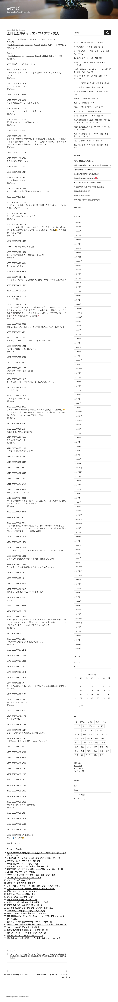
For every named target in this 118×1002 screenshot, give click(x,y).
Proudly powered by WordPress (17, 997)
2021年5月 (77, 493)
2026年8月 (77, 222)
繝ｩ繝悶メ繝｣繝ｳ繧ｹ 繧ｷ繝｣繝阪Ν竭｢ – (88, 174)
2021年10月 (78, 472)
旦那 (95, 747)
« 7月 (81, 706)
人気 (96, 734)
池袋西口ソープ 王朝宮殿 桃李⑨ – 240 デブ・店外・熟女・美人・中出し (37, 924)
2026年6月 (77, 231)
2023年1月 (77, 408)
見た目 (88, 755)
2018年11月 (78, 623)
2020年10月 (78, 524)
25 (81, 698)
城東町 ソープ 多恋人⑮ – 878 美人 (21, 883)
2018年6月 (77, 636)
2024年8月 (77, 326)
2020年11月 (78, 519)
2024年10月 (78, 317)
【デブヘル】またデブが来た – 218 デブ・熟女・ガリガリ (31, 889)
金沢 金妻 (77, 763)
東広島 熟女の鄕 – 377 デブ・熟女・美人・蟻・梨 (27, 866)
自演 (76, 755)
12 (87, 690)
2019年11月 (78, 571)
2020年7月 (77, 537)
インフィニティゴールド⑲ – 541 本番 (87, 111)
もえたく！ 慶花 (79, 771)
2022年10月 (78, 420)
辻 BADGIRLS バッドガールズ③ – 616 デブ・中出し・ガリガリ (33, 858)
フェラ (77, 730)
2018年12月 (78, 618)
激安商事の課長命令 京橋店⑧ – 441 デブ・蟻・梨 (27, 930)
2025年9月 (77, 270)
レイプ (46, 954)
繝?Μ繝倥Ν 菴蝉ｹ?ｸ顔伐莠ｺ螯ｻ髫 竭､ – (88, 200)
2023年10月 (78, 369)
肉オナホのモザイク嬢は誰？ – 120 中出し (89, 42)
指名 (82, 747)
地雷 (96, 738)
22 (104, 694)
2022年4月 (77, 446)
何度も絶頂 (61, 954)
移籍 (89, 751)
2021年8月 (77, 481)
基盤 (103, 738)
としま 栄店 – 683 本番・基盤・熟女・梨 (88, 87)
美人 (49, 956)
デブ (24, 954)
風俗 (13, 958)
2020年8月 (77, 532)
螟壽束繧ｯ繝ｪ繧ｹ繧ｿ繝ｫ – (83, 191)
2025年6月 (77, 283)
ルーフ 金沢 (78, 766)
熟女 (76, 751)
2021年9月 (77, 476)
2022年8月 (77, 429)
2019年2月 (77, 610)
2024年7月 (77, 330)
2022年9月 (77, 425)
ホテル (41, 954)
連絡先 (62, 956)
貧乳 (52, 956)
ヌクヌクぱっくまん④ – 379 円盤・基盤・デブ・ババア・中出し (33, 886)
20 (92, 694)
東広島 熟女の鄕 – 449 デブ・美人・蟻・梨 (24, 905)
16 (109, 690)
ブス (37, 954)
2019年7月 (77, 588)
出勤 (13, 956)
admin (23, 30)
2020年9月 (77, 528)
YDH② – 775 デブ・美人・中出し (21, 872)
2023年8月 (77, 377)
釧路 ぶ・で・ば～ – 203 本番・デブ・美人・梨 (26, 913)
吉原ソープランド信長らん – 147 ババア (88, 107)
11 (81, 690)
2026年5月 (77, 235)
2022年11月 (78, 416)
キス (97, 722)
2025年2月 (77, 300)
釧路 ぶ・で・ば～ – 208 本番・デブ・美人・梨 (26, 933)
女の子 (77, 743)
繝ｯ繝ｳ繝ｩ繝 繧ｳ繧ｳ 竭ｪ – (83, 195)
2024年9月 (77, 321)
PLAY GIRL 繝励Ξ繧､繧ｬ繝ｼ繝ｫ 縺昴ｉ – (88, 182)
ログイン (77, 786)
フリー (85, 730)
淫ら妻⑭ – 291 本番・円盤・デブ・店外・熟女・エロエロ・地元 (33, 938)
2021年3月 (77, 502)
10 (75, 690)
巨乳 (90, 743)
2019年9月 (77, 580)
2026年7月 (77, 227)
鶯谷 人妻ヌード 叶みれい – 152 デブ (22, 891)
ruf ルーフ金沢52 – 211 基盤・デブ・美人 (24, 877)
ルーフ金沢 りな (79, 768)
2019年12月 (78, 567)
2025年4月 (77, 291)
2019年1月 (77, 614)
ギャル (104, 722)
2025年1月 (77, 304)
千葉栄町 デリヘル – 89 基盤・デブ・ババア (25, 936)
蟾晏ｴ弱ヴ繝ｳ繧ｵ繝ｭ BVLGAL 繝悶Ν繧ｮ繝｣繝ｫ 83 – (92, 165)
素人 (95, 751)
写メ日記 (104, 734)
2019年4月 (77, 601)
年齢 (96, 743)
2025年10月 (78, 265)
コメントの (79, 794)
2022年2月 (77, 455)
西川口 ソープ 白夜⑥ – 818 (84, 103)
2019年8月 (77, 584)
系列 (43, 956)
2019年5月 (77, 597)
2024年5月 (77, 339)
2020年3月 (77, 554)
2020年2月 (77, 558)
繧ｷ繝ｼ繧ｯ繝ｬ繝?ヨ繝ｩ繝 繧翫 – (86, 178)
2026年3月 (77, 244)
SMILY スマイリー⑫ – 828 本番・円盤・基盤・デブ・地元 (31, 875)
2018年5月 (77, 640)
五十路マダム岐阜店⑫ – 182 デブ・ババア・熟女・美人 (30, 908)
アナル (14, 954)
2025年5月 (77, 287)
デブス (28, 954)
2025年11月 (78, 261)
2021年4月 (77, 498)
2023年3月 (77, 399)
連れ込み (57, 956)
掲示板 (39, 956)
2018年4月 (77, 644)
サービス (19, 954)
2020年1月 (77, 562)
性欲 (35, 956)
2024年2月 (77, 352)
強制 (29, 956)
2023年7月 (77, 382)
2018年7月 (77, 631)
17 (75, 694)
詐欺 (95, 755)
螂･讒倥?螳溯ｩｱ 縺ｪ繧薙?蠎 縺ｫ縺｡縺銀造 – (89, 187)
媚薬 (25, 956)
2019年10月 (78, 575)
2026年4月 (77, 240)
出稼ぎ (17, 956)
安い (84, 743)
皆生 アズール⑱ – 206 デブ (18, 880)
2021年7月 (77, 485)
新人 (89, 747)
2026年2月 (77, 248)
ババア (100, 726)
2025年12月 (78, 257)
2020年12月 (78, 515)
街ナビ (13, 8)
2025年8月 (77, 274)
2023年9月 (77, 373)
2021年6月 (77, 489)
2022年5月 (77, 442)
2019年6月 (77, 592)
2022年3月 (77, 450)
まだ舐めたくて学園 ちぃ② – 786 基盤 (88, 58)
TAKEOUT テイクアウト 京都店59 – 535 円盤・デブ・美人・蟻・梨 (35, 869)
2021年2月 (77, 507)
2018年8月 (77, 627)
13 (92, 690)
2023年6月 (77, 386)
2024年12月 (78, 309)
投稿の (78, 790)
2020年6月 (77, 541)
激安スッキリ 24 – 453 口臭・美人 (21, 894)
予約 (84, 734)
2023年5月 (77, 390)
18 (81, 694)
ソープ (77, 726)
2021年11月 (78, 468)
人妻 (90, 734)
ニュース (12, 951)
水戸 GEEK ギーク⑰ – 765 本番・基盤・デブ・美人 (28, 902)
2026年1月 (77, 253)
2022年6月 (77, 438)
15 (104, 690)
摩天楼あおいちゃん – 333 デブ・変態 (22, 864)
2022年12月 (78, 412)
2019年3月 (77, 605)
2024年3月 (77, 347)
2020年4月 (77, 549)
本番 (101, 747)
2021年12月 (78, 463)
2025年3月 (77, 296)
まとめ (76, 666)
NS (11, 954)
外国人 (22, 956)
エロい (90, 722)
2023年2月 (77, 403)
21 (98, 694)
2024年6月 (77, 334)
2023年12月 (78, 360)
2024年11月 (78, 313)
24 (75, 698)
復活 (32, 956)
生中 (82, 751)
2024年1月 (77, 356)
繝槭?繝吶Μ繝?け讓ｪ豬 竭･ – (84, 170)
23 (109, 694)
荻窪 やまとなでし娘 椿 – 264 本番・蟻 (88, 141)
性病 (76, 747)
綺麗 (101, 751)
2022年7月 (77, 433)
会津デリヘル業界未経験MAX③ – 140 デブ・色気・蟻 (29, 922)
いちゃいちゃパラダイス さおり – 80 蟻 (23, 927)
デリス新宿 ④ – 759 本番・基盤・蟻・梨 (88, 47)
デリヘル (33, 954)
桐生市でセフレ (13, 843)
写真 (76, 738)
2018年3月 (77, 648)
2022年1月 (77, 459)
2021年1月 (77, 511)
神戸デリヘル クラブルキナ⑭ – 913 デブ (24, 861)
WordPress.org (79, 799)
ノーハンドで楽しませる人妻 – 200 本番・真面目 (91, 83)
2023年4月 (77, 395)
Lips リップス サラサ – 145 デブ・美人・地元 (26, 911)
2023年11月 (78, 364)
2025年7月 (77, 278)
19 (87, 694)
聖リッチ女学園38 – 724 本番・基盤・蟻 (88, 116)
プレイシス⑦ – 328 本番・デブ (20, 897)
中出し (50, 954)
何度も (55, 954)
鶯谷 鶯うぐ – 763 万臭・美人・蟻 (86, 98)
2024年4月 (77, 343)
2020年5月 (77, 545)
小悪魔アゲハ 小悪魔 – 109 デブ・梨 (22, 900)
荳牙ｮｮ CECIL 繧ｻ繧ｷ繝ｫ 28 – (84, 161)
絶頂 (46, 956)
